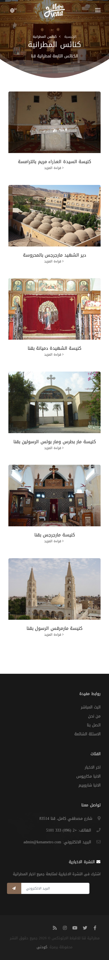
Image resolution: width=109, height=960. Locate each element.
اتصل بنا (94, 725)
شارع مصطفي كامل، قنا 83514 (65, 818)
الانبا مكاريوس (88, 776)
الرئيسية (70, 37)
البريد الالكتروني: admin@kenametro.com (57, 842)
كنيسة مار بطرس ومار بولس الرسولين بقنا (54, 441)
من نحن (94, 716)
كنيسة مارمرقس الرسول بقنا (55, 628)
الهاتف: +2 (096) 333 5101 (68, 830)
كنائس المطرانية (45, 37)
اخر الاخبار (93, 767)
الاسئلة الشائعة (87, 734)
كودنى (42, 946)
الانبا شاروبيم (90, 785)
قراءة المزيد (52, 168)
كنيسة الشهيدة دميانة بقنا (55, 348)
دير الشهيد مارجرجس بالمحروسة (54, 255)
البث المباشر (91, 707)
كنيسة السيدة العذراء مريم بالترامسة (54, 161)
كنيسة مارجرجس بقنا (54, 535)
